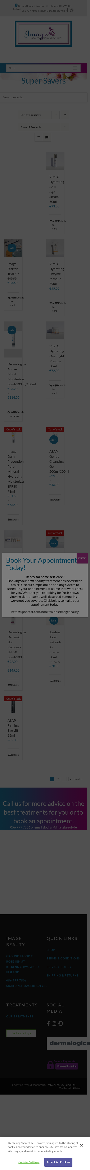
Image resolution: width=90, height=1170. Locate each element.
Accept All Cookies (58, 1162)
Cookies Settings (28, 1162)
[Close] (81, 1145)
